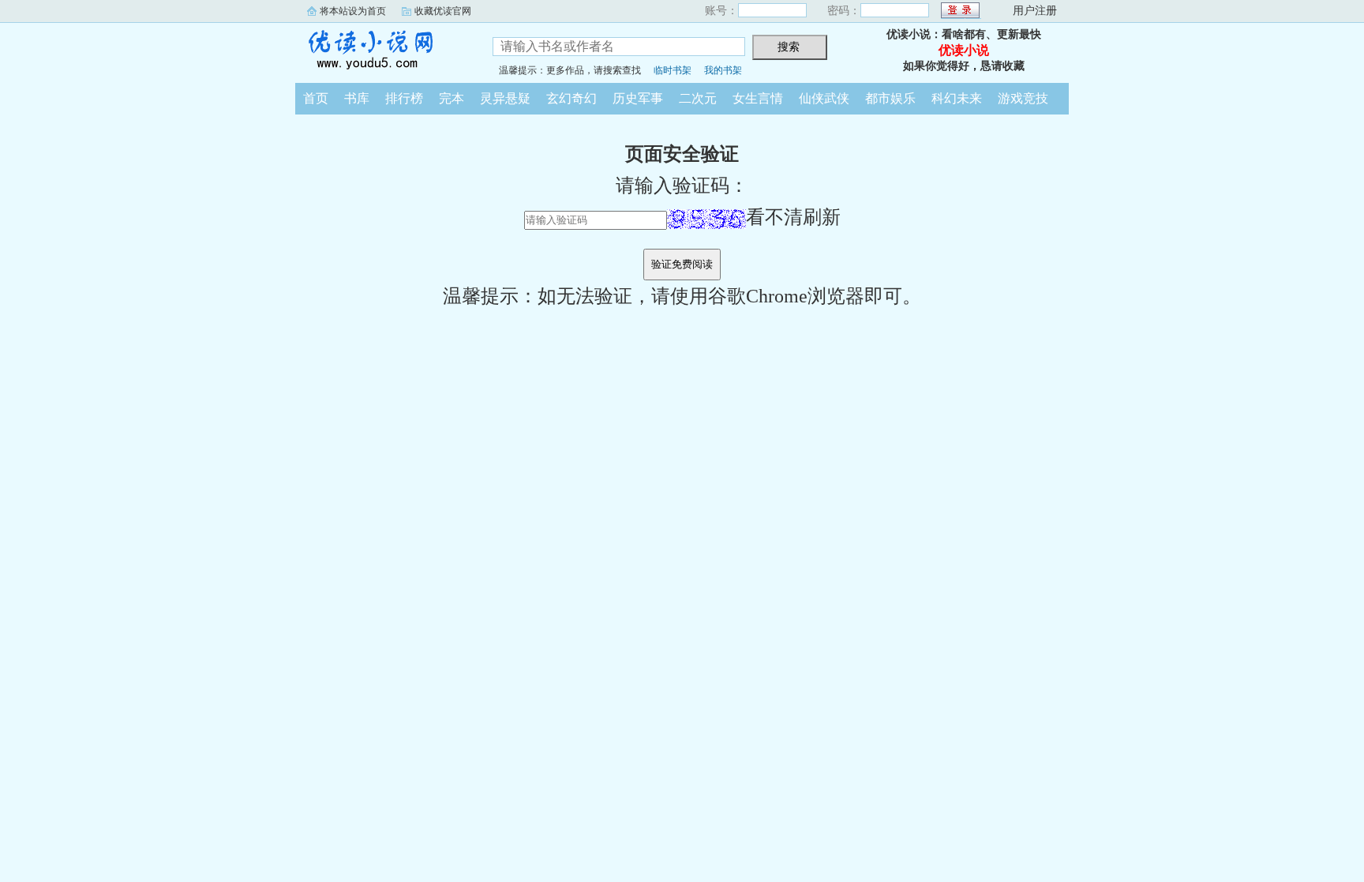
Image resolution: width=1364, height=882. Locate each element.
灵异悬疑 (505, 98)
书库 (356, 98)
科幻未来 (956, 98)
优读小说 (382, 50)
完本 (451, 98)
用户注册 (1035, 11)
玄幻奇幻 (571, 98)
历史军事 (638, 98)
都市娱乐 (890, 98)
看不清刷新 (793, 217)
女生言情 (758, 98)
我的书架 (723, 70)
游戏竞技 (1023, 98)
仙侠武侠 (824, 98)
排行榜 (404, 98)
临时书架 (672, 70)
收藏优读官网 (442, 11)
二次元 (698, 98)
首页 (315, 98)
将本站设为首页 (353, 11)
